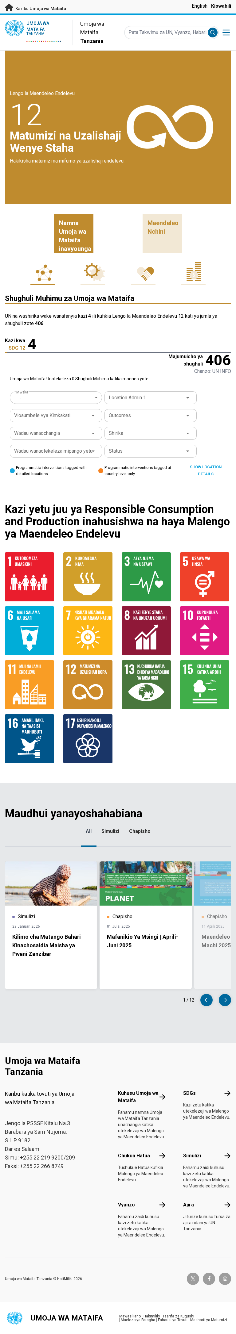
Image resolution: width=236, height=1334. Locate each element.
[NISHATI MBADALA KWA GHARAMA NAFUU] (88, 630)
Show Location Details (206, 470)
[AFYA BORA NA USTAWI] (147, 576)
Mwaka (22, 392)
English (199, 6)
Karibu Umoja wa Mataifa (40, 8)
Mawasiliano (130, 1316)
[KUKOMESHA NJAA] (88, 576)
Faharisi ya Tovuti (172, 1320)
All (89, 831)
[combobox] (57, 397)
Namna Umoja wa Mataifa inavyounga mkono (75, 236)
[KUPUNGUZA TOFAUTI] (205, 630)
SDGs (189, 1093)
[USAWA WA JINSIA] (205, 576)
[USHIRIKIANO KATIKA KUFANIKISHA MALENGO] (88, 738)
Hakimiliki (152, 1316)
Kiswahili (221, 6)
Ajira (188, 1205)
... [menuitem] (19, 397)
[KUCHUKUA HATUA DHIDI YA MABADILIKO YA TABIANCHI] (147, 684)
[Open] (187, 397)
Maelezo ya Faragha (138, 1320)
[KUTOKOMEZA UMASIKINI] (30, 576)
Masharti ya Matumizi (208, 1320)
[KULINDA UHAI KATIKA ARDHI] (205, 684)
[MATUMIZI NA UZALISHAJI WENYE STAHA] (88, 684)
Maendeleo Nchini (163, 227)
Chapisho (140, 831)
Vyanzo (126, 1205)
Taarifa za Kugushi (178, 1316)
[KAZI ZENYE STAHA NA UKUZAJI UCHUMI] (147, 630)
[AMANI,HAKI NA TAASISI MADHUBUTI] (30, 738)
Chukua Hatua (134, 1156)
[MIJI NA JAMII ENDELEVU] (30, 684)
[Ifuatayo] (225, 1000)
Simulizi (110, 831)
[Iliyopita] (206, 1000)
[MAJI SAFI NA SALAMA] (30, 630)
